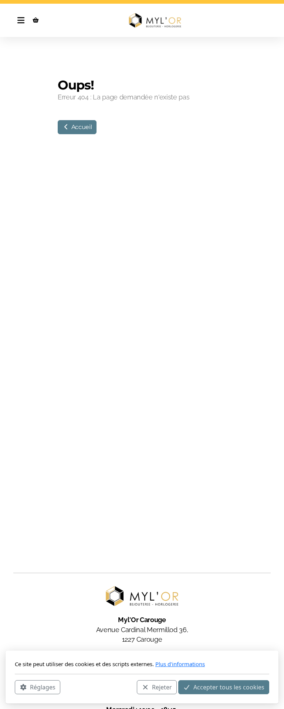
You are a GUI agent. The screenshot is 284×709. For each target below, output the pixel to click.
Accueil (81, 126)
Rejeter (162, 687)
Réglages (42, 687)
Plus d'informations (180, 664)
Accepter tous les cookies (228, 687)
